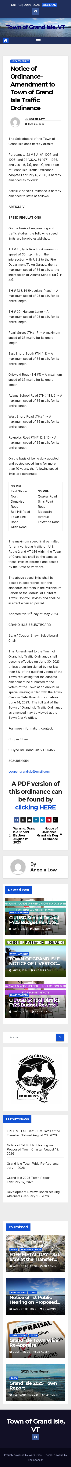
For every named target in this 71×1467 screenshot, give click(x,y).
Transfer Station (31, 1249)
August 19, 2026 (25, 1309)
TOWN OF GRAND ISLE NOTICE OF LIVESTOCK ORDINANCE (34, 963)
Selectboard (18, 1292)
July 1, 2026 (22, 1351)
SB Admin (50, 1266)
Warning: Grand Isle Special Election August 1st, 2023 (24, 835)
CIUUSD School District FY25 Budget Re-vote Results (34, 1004)
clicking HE (31, 807)
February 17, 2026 (26, 1394)
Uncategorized (20, 61)
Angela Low (37, 119)
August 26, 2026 (25, 1266)
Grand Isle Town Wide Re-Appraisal (33, 1163)
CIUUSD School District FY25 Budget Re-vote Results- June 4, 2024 (34, 922)
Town (14, 1249)
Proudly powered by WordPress (23, 1454)
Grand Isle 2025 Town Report (28, 1178)
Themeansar (35, 1459)
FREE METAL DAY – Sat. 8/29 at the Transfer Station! (34, 1259)
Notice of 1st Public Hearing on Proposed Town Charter (33, 1302)
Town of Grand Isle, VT (35, 27)
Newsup (58, 1454)
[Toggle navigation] (38, 40)
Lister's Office (19, 1335)
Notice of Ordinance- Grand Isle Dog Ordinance (47, 834)
